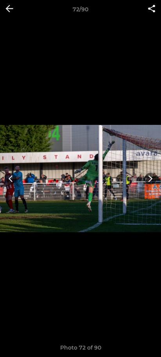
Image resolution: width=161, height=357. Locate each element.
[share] (151, 9)
